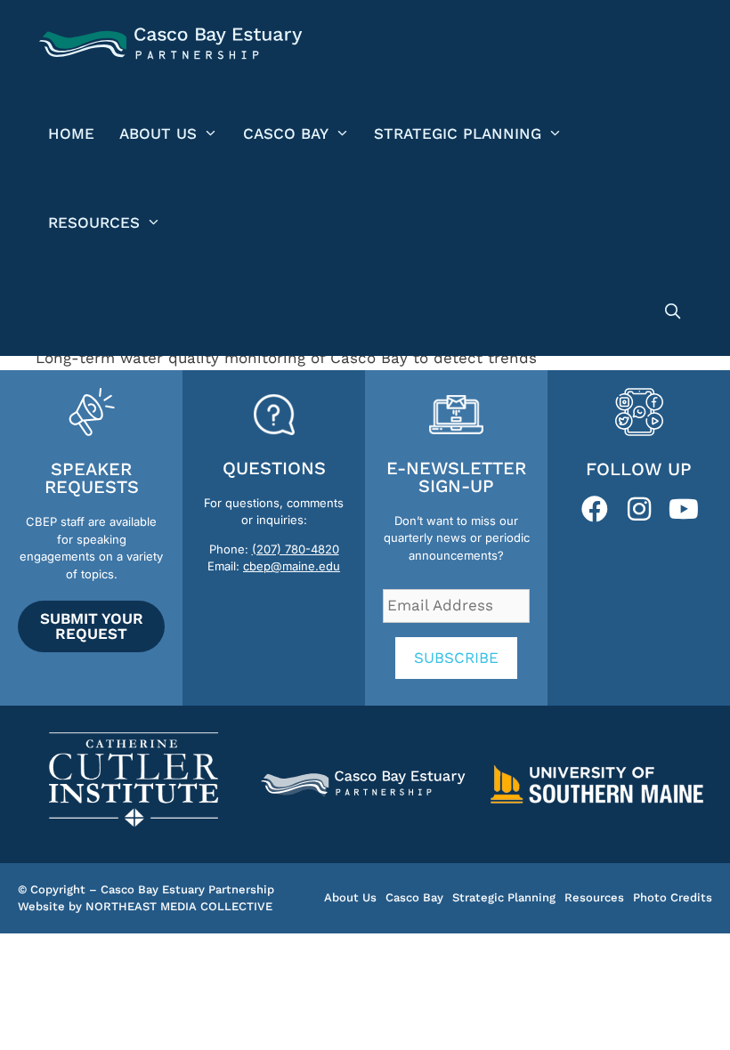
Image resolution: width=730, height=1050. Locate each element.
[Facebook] (594, 509)
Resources (94, 222)
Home (71, 133)
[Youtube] (683, 509)
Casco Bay (285, 133)
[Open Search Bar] (672, 311)
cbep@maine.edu (291, 566)
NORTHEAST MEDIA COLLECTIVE (178, 906)
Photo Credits (672, 897)
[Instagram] (639, 509)
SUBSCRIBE (456, 657)
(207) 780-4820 (295, 549)
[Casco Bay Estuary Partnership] (173, 44)
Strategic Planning (457, 133)
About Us (158, 133)
